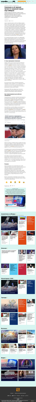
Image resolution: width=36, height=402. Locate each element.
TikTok (27, 395)
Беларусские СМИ (3, 215)
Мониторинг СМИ (7, 278)
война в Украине (3, 273)
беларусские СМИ (3, 241)
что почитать (29, 273)
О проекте (11, 393)
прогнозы (28, 241)
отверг (12, 99)
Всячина (4, 328)
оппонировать (10, 109)
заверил (24, 109)
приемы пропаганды (4, 243)
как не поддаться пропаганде (4, 341)
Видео (3, 358)
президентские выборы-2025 (4, 242)
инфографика (29, 285)
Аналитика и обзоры (8, 5)
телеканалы (20, 323)
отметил (15, 101)
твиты (8, 341)
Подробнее (20, 401)
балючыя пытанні (20, 268)
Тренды (3, 297)
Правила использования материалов (20, 393)
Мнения (4, 248)
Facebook (10, 395)
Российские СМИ (15, 5)
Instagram (23, 395)
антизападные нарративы (21, 225)
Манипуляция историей (15, 215)
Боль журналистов (21, 215)
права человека (29, 260)
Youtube (14, 395)
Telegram (18, 395)
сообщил (9, 150)
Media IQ (17, 34)
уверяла (9, 79)
